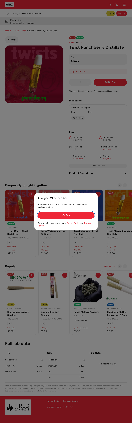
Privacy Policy (73, 223)
